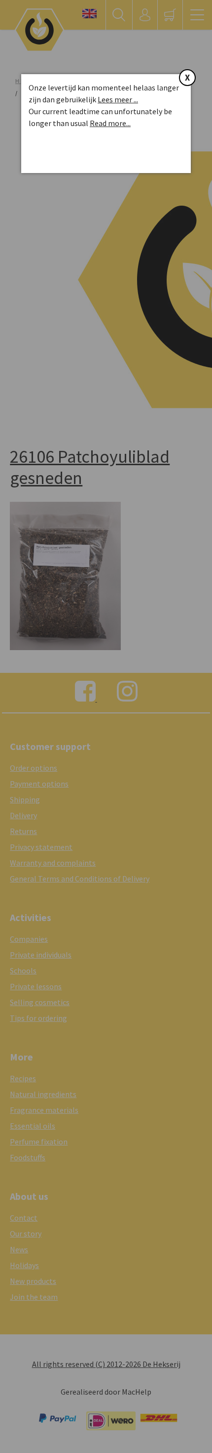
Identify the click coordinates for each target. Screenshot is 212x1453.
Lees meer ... (118, 99)
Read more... (110, 123)
